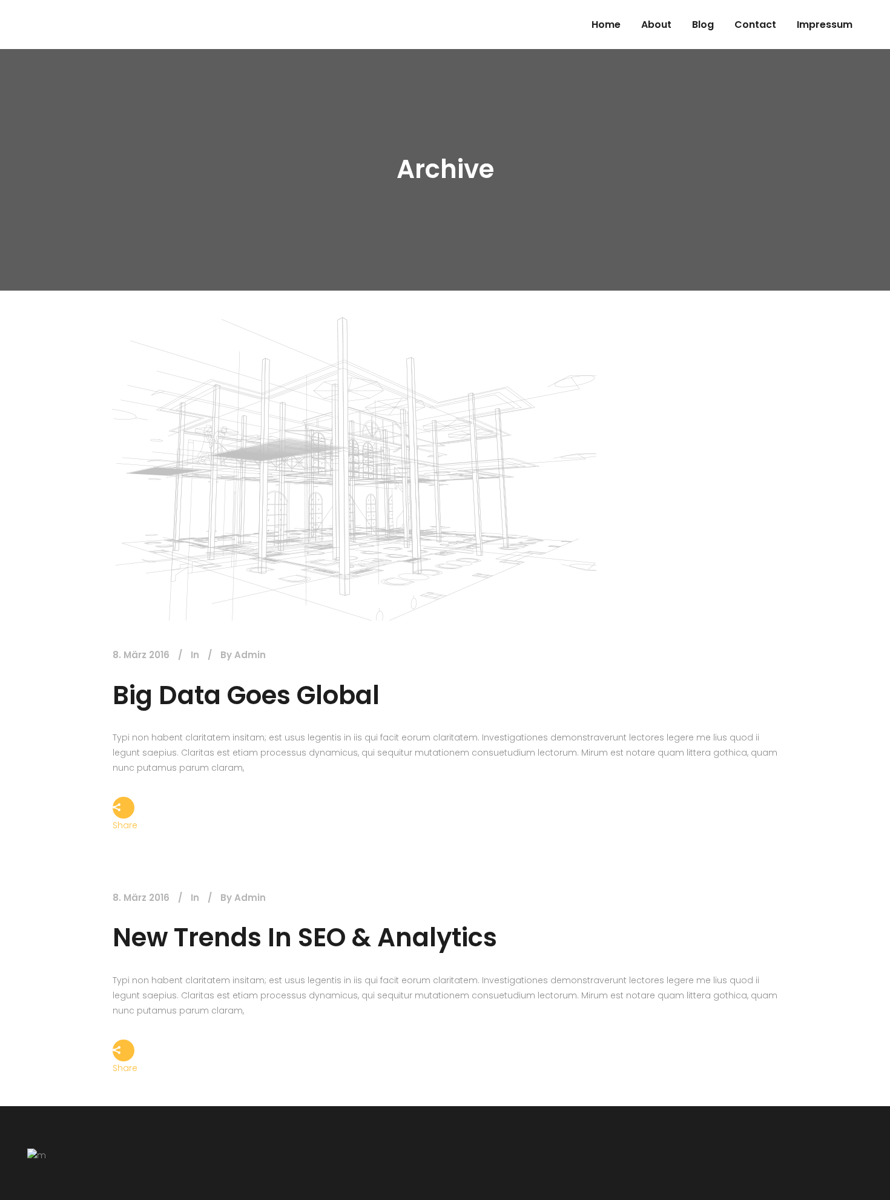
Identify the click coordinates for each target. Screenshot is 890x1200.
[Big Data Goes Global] (354, 469)
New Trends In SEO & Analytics (305, 937)
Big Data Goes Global (246, 695)
